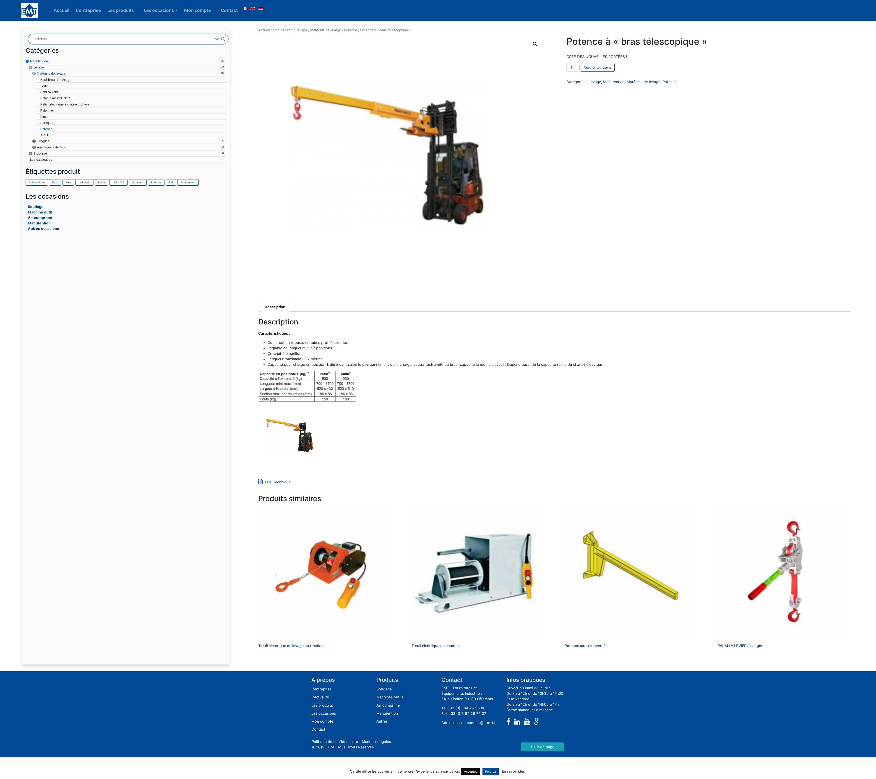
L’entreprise (88, 10)
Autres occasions (43, 228)
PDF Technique (277, 482)
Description (275, 307)
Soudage (36, 206)
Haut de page (542, 747)
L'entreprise (321, 689)
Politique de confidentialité (335, 741)
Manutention (39, 223)
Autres (382, 721)
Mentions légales (376, 741)
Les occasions (159, 10)
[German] (260, 8)
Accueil (61, 10)
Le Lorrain (84, 182)
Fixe (68, 182)
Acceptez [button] (470, 771)
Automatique (37, 182)
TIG (171, 182)
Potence (350, 30)
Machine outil (40, 212)
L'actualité (320, 697)
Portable (156, 182)
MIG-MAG (118, 182)
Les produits (120, 10)
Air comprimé (40, 217)
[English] (252, 8)
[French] (244, 8)
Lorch (101, 182)
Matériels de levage (325, 30)
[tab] (275, 307)
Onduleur (137, 182)
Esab (55, 182)
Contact (229, 10)
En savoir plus (513, 771)
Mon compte (197, 10)
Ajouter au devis (598, 67)
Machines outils (389, 697)
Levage (301, 30)
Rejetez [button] (490, 771)
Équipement (188, 182)
